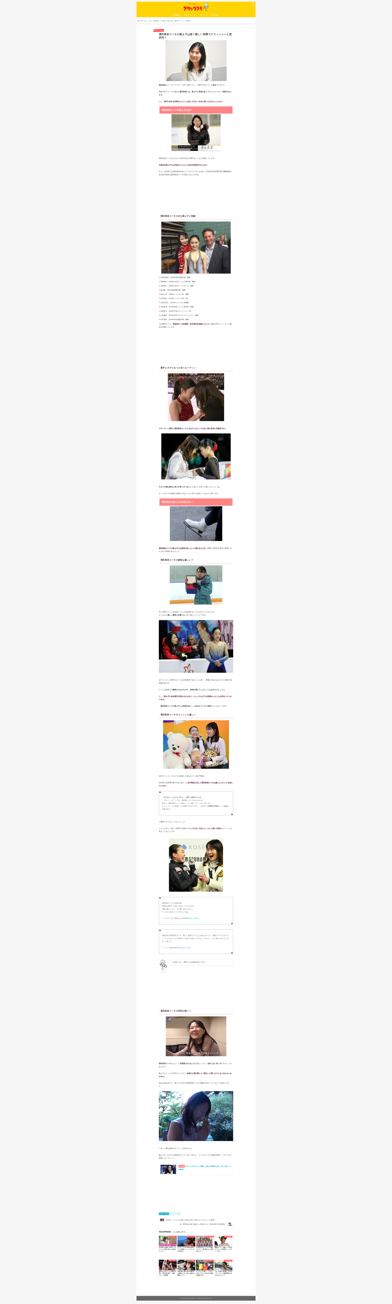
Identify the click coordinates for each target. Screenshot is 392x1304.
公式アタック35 (194, 1298)
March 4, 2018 (193, 918)
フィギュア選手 (176, 1214)
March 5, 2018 (185, 947)
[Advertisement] (196, 194)
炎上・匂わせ (164, 1214)
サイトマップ (203, 15)
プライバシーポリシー (190, 15)
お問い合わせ (215, 15)
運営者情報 (176, 15)
